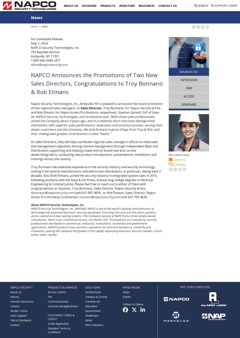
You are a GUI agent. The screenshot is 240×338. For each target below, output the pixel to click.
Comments (179, 164)
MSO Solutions (94, 325)
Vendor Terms (19, 311)
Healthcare (91, 315)
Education (91, 306)
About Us (71, 6)
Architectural (92, 292)
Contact (15, 325)
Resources (147, 6)
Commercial (92, 301)
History (14, 297)
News (126, 292)
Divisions (89, 6)
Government (92, 311)
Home (34, 26)
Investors (127, 6)
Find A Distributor (21, 320)
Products (108, 6)
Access (189, 96)
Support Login (225, 5)
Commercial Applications (63, 306)
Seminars (189, 104)
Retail (88, 320)
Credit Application (58, 323)
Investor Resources (22, 301)
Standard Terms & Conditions (59, 330)
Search (202, 5)
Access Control (57, 292)
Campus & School (96, 297)
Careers (15, 306)
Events (127, 297)
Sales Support (18, 315)
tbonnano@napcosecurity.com (52, 193)
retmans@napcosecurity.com (100, 197)
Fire (189, 88)
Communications (58, 301)
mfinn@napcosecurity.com (49, 65)
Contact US (167, 6)
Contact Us (178, 159)
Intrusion (189, 80)
